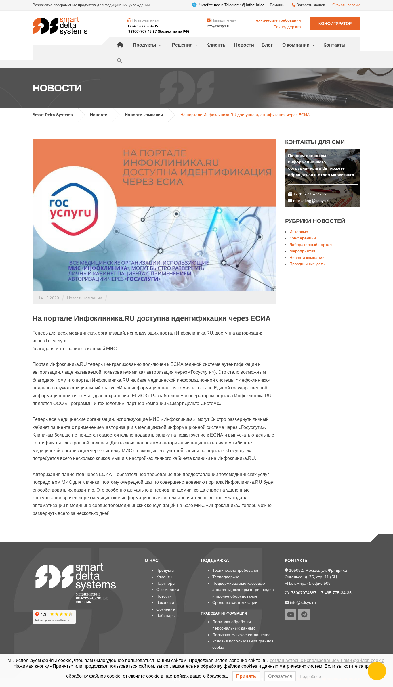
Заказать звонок (310, 5)
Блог (267, 45)
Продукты (144, 45)
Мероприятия (302, 251)
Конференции (302, 238)
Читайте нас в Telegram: (231, 5)
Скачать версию (346, 5)
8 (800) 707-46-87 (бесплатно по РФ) (158, 32)
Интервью (298, 231)
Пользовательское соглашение (241, 634)
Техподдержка (287, 26)
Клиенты (216, 45)
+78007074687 (302, 592)
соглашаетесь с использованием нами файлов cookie (327, 660)
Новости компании (84, 297)
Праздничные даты (307, 264)
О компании (296, 45)
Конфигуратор (335, 23)
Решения (182, 45)
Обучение (165, 609)
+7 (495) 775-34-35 (142, 26)
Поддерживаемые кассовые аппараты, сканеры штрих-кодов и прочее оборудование (243, 589)
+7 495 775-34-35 (335, 592)
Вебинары (165, 615)
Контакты (334, 45)
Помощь (277, 5)
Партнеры (165, 583)
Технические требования (277, 20)
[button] (119, 61)
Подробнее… (312, 676)
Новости (244, 45)
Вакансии (165, 602)
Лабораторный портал (310, 244)
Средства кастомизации (234, 602)
